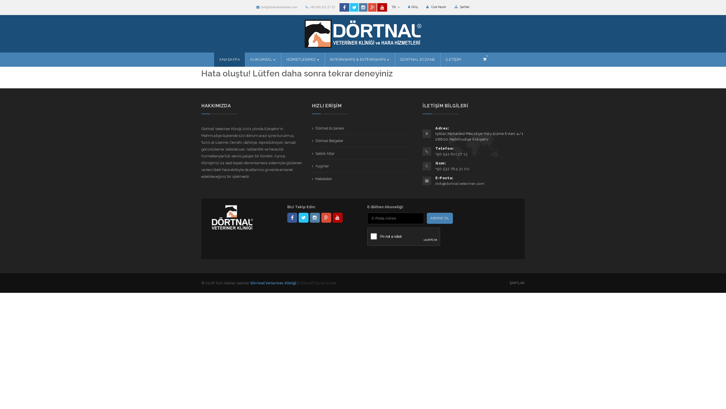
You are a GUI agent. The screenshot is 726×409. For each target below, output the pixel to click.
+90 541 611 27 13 (322, 7)
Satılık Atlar (325, 153)
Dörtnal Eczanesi (329, 128)
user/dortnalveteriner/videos (338, 218)
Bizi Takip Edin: (301, 207)
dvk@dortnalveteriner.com (279, 7)
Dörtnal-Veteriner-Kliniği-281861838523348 (292, 218)
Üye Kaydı (438, 7)
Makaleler (323, 179)
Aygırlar (322, 166)
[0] (484, 59)
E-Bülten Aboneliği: (385, 207)
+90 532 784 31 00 (452, 169)
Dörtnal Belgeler (329, 141)
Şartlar (464, 7)
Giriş (414, 7)
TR (394, 7)
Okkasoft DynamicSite (317, 283)
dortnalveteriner (315, 218)
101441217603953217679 (326, 218)
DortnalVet (304, 218)
